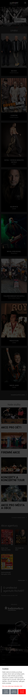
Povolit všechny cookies (22, 692)
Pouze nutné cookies (6, 692)
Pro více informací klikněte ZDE (12, 686)
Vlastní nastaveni (14, 691)
